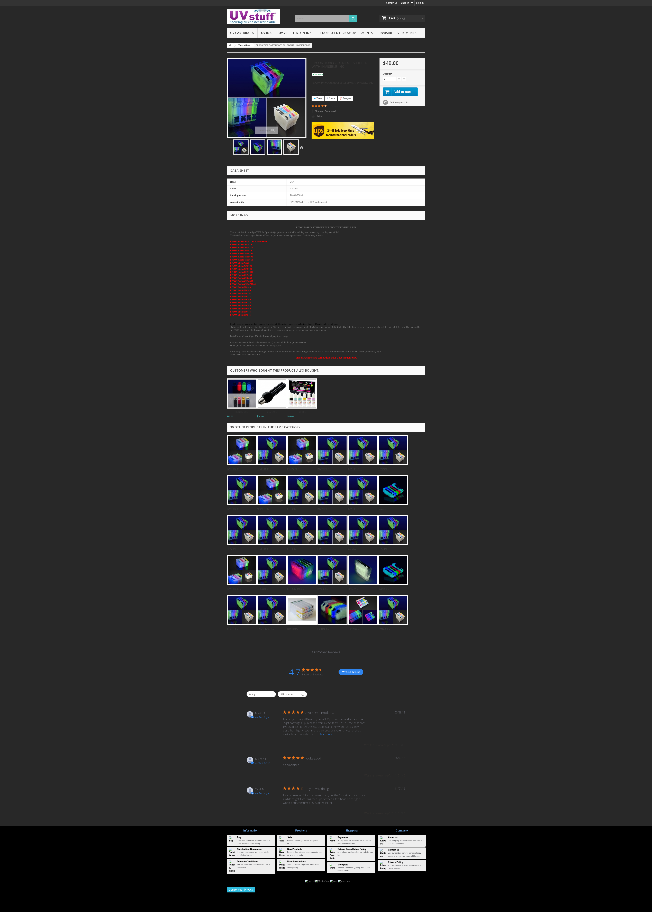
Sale (289, 837)
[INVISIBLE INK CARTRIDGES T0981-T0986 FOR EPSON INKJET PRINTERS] (242, 570)
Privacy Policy (395, 862)
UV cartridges (242, 33)
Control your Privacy (241, 889)
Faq (239, 837)
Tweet (319, 98)
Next (301, 147)
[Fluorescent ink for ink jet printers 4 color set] (242, 393)
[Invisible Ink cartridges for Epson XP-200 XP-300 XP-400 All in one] (363, 530)
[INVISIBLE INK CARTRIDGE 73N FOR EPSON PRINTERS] (242, 490)
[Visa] (334, 881)
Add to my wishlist (399, 102)
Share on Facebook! (325, 111)
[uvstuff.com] (258, 16)
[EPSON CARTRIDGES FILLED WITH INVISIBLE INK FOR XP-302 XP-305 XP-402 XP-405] (272, 570)
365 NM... (272, 412)
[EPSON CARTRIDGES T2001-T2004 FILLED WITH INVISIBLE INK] (302, 530)
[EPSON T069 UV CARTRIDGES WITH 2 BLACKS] (302, 570)
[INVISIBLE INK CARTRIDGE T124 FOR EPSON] (272, 530)
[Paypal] (310, 881)
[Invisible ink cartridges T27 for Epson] (393, 570)
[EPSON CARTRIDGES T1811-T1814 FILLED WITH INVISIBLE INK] (332, 530)
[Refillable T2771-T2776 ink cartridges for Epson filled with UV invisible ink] (363, 610)
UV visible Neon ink (295, 33)
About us (392, 837)
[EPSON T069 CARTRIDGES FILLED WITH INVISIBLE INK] (240, 147)
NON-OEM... (264, 509)
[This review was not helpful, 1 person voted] (402, 745)
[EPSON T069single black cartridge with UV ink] (363, 570)
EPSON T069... (295, 588)
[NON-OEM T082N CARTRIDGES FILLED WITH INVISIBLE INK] (272, 490)
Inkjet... (302, 412)
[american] (344, 881)
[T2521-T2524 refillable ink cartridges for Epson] (272, 610)
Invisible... (383, 509)
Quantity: (387, 74)
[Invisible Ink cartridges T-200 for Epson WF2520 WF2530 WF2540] (332, 570)
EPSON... (383, 469)
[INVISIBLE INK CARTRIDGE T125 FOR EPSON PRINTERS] (332, 450)
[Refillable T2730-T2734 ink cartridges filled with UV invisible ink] (332, 610)
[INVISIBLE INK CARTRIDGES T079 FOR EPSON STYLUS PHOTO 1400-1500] (242, 450)
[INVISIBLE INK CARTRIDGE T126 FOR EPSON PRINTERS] (363, 450)
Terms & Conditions (247, 861)
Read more (326, 734)
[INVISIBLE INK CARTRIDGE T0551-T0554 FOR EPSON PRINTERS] (272, 450)
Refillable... (293, 628)
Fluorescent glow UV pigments (346, 33)
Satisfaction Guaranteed (249, 849)
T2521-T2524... (265, 628)
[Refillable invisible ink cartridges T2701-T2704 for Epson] (393, 610)
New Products (294, 849)
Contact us (391, 3)
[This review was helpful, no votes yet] (396, 745)
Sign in (420, 3)
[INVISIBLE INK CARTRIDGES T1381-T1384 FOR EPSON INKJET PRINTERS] (363, 490)
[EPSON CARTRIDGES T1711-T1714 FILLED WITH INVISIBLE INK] (393, 530)
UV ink (266, 33)
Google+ (346, 98)
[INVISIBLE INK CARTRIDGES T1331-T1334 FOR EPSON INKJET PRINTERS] (332, 490)
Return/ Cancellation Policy (352, 849)
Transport (343, 864)
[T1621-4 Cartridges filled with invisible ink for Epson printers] (242, 610)
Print (319, 116)
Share (331, 98)
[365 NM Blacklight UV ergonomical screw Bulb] (272, 393)
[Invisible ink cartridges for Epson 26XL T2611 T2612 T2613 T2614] (393, 490)
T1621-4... (232, 628)
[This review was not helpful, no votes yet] (402, 775)
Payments (343, 837)
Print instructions (296, 861)
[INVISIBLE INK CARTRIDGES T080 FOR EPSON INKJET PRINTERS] (302, 450)
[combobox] (261, 694)
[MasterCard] (322, 881)
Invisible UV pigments (398, 33)
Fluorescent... (242, 412)
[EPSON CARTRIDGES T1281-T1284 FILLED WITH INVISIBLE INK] (242, 530)
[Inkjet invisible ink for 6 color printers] (302, 393)
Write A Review (351, 672)
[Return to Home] (230, 45)
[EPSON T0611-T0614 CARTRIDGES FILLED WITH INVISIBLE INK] (302, 490)
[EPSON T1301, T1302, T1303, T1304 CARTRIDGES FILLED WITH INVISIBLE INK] (393, 450)
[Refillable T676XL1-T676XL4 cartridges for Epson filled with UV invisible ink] (302, 610)
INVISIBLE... (234, 469)
